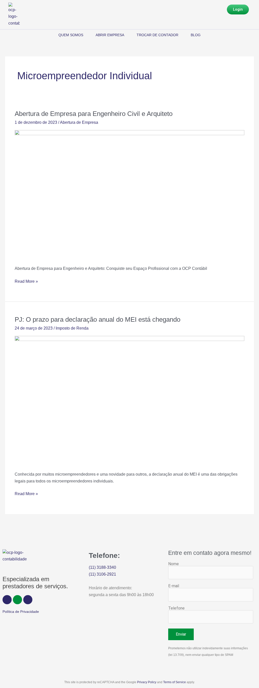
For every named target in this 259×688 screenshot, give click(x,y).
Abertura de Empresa (79, 122)
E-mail (173, 585)
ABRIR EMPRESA (110, 35)
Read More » (26, 281)
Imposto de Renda (72, 328)
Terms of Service (174, 682)
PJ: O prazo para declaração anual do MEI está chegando (97, 319)
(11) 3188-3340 (102, 567)
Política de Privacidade (21, 612)
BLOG (196, 35)
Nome (173, 563)
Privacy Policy (146, 682)
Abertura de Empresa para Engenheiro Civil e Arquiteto (94, 113)
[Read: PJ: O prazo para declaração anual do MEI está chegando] (129, 400)
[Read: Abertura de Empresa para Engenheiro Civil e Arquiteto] (129, 194)
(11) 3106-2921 (102, 574)
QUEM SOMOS (70, 35)
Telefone (176, 608)
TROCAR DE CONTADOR (157, 35)
